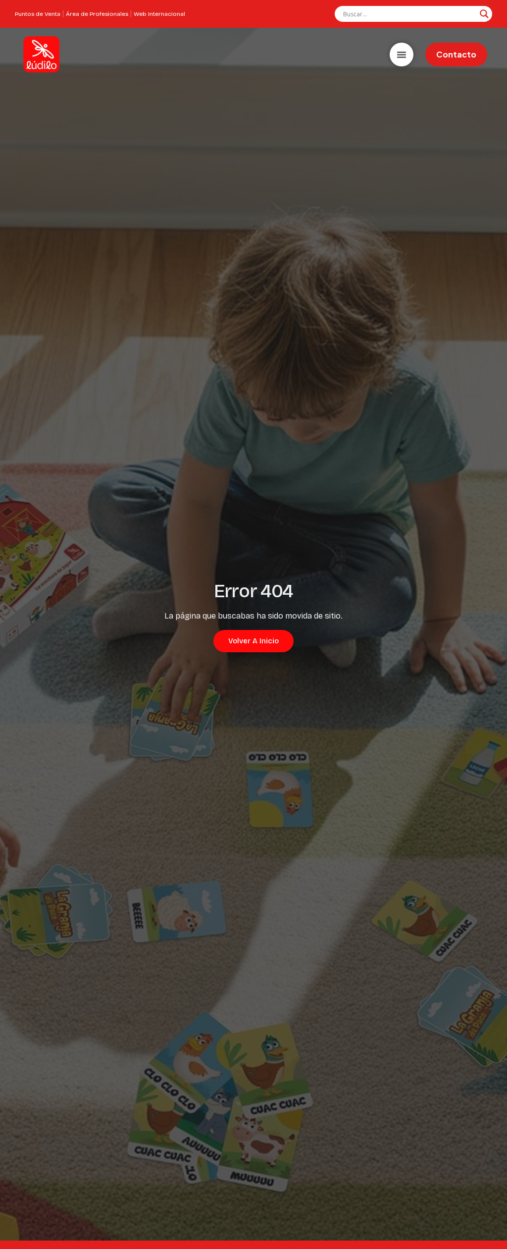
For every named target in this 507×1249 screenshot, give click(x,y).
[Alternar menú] (401, 54)
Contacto (456, 54)
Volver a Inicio (253, 640)
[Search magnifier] (484, 14)
